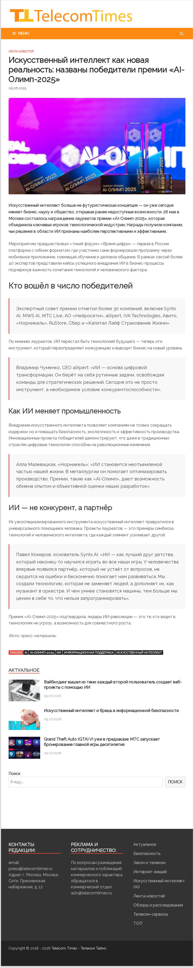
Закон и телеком (149, 862)
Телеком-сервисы (150, 914)
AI (26, 652)
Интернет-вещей (150, 871)
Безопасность (146, 853)
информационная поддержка (89, 652)
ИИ (59, 652)
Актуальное (144, 844)
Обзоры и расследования (158, 905)
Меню (23, 33)
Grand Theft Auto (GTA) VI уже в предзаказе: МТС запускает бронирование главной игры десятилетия (102, 742)
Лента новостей (21, 51)
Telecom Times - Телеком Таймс (79, 948)
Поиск (14, 773)
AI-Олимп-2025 (42, 652)
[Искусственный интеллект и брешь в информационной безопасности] (24, 728)
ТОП (137, 923)
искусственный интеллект (139, 652)
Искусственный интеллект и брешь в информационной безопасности (111, 710)
